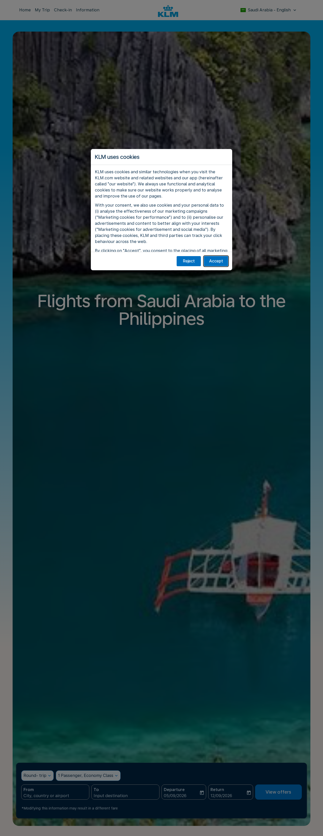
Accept (216, 261)
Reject (189, 261)
